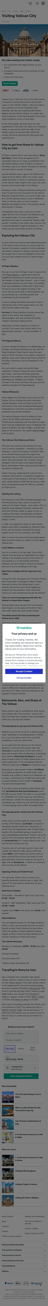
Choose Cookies (24, 678)
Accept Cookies (24, 671)
